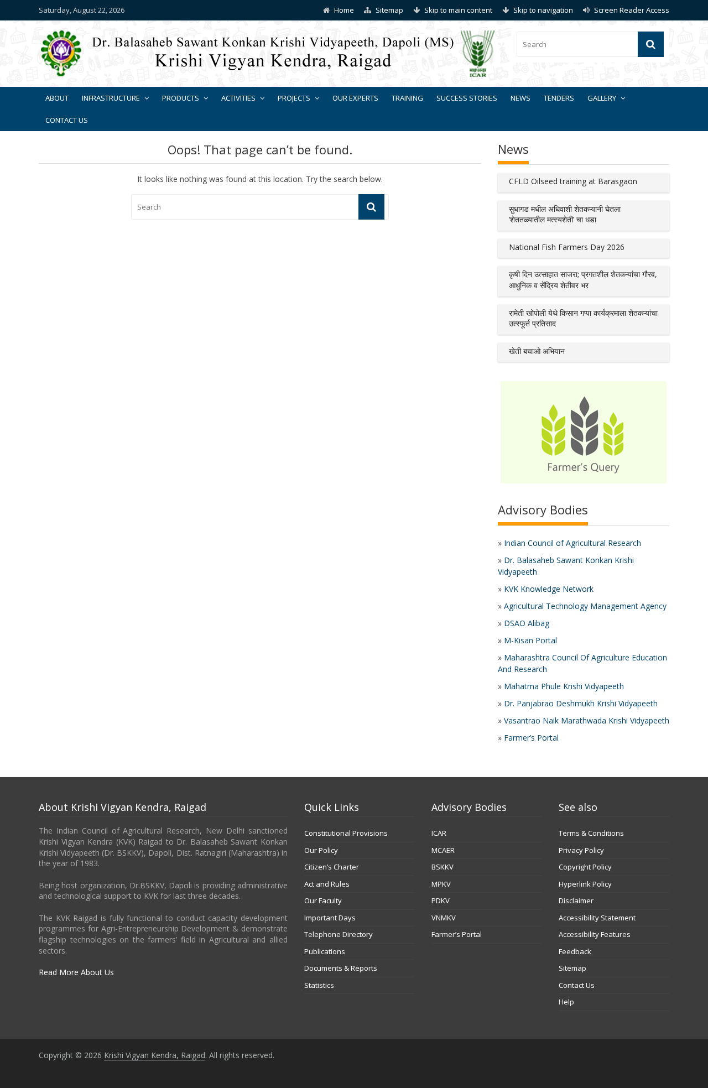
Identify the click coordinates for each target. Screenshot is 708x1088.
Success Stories (466, 98)
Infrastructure (111, 98)
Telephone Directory (338, 934)
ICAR (438, 833)
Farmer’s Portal (531, 737)
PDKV (440, 900)
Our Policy (321, 850)
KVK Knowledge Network (549, 589)
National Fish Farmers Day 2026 (566, 247)
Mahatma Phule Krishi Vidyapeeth (564, 686)
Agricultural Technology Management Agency (585, 606)
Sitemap (389, 10)
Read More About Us (76, 972)
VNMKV (443, 918)
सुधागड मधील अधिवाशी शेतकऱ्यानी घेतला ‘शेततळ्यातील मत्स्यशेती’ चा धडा (565, 214)
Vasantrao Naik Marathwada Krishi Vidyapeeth (586, 720)
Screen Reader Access (631, 10)
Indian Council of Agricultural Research (572, 543)
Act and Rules (327, 884)
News (520, 98)
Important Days (330, 918)
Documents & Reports (340, 968)
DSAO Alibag (526, 623)
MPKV (441, 884)
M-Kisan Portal (530, 640)
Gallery (601, 98)
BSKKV (442, 867)
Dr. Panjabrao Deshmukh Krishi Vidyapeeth (581, 703)
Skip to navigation (543, 10)
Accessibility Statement (597, 918)
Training (407, 98)
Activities (238, 98)
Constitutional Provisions (346, 833)
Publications (324, 951)
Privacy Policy (581, 850)
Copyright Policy (585, 867)
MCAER (443, 850)
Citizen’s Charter (331, 867)
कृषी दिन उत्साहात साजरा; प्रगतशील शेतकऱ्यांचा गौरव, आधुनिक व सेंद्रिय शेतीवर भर (583, 279)
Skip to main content (458, 10)
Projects (294, 98)
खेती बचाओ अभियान (537, 351)
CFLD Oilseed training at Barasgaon (573, 181)
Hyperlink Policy (585, 884)
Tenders (559, 98)
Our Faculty (323, 900)
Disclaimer (576, 900)
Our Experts (355, 98)
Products (180, 98)
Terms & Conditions (591, 833)
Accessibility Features (595, 934)
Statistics (319, 985)
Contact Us (66, 120)
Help (566, 1002)
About (57, 98)
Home (344, 10)
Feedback (575, 951)
